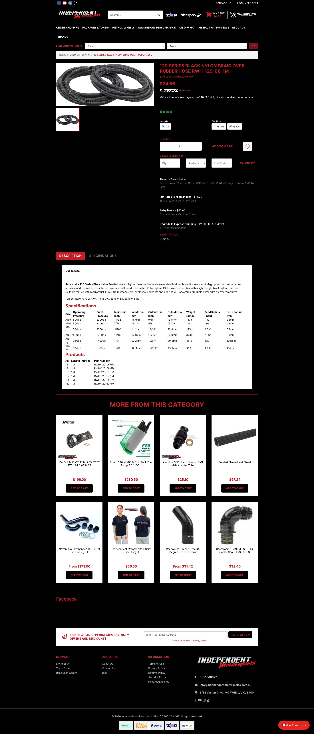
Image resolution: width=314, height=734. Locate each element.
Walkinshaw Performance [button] (157, 27)
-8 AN (220, 126)
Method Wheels (123, 27)
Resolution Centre (66, 672)
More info (184, 90)
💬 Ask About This (294, 725)
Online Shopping (67, 27)
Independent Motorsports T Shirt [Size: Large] (131, 550)
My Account (63, 663)
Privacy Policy (199, 640)
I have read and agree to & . (177, 640)
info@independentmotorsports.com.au (225, 685)
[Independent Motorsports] (79, 14)
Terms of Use (156, 663)
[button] (247, 146)
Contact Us (108, 668)
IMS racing (205, 27)
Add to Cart (222, 146)
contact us (223, 3)
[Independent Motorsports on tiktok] (76, 3)
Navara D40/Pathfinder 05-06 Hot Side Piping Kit (79, 550)
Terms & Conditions (180, 640)
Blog (104, 672)
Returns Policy (156, 672)
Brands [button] (63, 36)
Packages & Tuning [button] (95, 27)
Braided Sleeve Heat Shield (235, 462)
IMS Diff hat (187, 27)
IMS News (222, 27)
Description (70, 256)
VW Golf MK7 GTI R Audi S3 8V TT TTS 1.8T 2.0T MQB (79, 464)
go (253, 46)
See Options (79, 575)
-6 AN (236, 126)
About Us (238, 27)
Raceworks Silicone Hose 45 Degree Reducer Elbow (183, 550)
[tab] (70, 256)
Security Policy (157, 677)
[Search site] (159, 15)
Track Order (63, 668)
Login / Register (247, 3)
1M (166, 126)
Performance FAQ (158, 681)
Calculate (247, 163)
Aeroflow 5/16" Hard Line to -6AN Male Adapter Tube (183, 464)
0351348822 (208, 677)
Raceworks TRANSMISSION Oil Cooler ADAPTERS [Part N (234, 550)
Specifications (103, 256)
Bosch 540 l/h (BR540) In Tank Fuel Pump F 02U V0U (131, 464)
